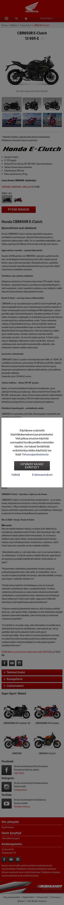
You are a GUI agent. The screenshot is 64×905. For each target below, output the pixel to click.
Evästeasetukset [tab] (42, 474)
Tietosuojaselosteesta (34, 454)
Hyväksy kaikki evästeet (32, 465)
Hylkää (15, 474)
